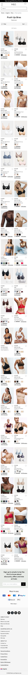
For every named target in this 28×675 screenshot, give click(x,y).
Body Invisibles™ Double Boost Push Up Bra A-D (18, 203)
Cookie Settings (4, 665)
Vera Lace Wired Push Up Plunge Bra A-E (18, 320)
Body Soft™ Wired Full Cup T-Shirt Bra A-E (18, 529)
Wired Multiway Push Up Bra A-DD (18, 112)
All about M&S (4, 647)
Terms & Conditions (5, 651)
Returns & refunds (5, 623)
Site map (3, 638)
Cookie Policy (4, 656)
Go (23, 584)
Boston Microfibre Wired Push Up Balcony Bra (5, 261)
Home (2, 13)
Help (2, 626)
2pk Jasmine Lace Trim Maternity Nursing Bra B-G (5, 173)
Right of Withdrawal (5, 662)
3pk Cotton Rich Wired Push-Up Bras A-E (18, 470)
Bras (12, 13)
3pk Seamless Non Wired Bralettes (5, 289)
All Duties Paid (14, 1)
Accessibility (4, 659)
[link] (1, 669)
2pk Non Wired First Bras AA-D (5, 82)
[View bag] (25, 4)
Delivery (3, 619)
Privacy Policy (4, 654)
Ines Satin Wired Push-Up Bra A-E (5, 349)
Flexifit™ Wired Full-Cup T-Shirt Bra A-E (5, 52)
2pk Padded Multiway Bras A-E (18, 499)
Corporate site (4, 645)
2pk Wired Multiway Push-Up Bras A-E (18, 52)
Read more (14, 20)
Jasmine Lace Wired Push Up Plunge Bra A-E (18, 261)
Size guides (3, 635)
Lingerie (8, 13)
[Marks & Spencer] (13, 5)
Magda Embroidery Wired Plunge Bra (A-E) (19, 559)
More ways (13, 603)
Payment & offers (5, 633)
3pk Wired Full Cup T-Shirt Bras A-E (5, 559)
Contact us (3, 643)
